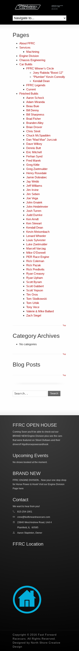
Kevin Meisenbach (37, 231)
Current (31, 89)
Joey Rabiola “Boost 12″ (48, 72)
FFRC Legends (35, 85)
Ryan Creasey (35, 273)
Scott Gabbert (35, 286)
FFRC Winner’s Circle (40, 68)
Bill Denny (32, 110)
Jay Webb (32, 181)
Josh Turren (33, 210)
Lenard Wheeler (36, 235)
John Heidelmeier (37, 206)
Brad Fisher (33, 118)
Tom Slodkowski (36, 298)
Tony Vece (32, 307)
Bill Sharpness (35, 114)
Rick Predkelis (35, 269)
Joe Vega (32, 198)
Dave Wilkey (34, 143)
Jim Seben (33, 194)
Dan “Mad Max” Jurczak (41, 139)
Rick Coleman (35, 261)
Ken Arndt (32, 219)
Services (24, 47)
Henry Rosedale (36, 173)
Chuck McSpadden (38, 135)
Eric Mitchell (34, 152)
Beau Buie (32, 106)
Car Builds (25, 64)
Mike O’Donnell (35, 252)
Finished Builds (28, 93)
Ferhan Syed (34, 156)
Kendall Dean (41, 81)
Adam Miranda (35, 102)
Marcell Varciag (36, 248)
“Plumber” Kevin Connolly (49, 76)
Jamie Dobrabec (36, 177)
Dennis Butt (33, 148)
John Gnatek (34, 202)
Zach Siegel (33, 315)
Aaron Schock (35, 97)
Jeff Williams (34, 185)
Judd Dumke (34, 215)
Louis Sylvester (36, 240)
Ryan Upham (34, 277)
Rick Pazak (33, 265)
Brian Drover (34, 127)
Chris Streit (33, 131)
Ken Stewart (34, 223)
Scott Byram (34, 282)
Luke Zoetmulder (36, 244)
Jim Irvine (32, 189)
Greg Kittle (33, 164)
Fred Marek (33, 160)
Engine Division (29, 55)
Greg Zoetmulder (37, 169)
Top (64, 325)
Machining (32, 51)
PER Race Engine (37, 256)
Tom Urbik (32, 302)
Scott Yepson (34, 290)
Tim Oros (32, 294)
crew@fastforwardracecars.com (33, 517)
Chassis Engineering (32, 60)
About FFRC (27, 43)
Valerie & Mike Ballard (40, 311)
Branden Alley (35, 122)
